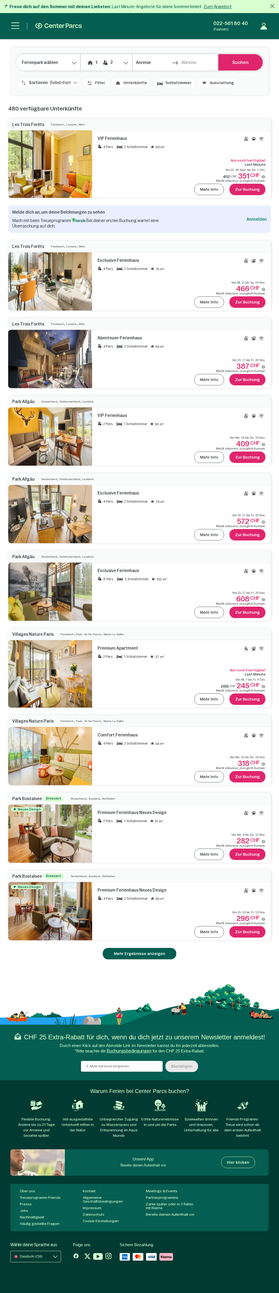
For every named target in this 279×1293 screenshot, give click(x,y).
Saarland (94, 798)
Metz (82, 124)
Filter (100, 83)
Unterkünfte (135, 83)
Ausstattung (222, 83)
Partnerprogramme (162, 1198)
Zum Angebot (218, 6)
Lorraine (71, 124)
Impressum (92, 1208)
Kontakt (89, 1191)
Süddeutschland (69, 401)
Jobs (24, 1211)
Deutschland (49, 401)
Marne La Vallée (114, 634)
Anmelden (257, 219)
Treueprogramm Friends (40, 1198)
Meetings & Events (161, 1191)
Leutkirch (88, 401)
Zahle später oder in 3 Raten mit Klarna (169, 1206)
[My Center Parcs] (264, 26)
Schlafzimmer (178, 83)
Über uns (27, 1191)
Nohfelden (108, 798)
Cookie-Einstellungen (101, 1221)
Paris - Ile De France (88, 634)
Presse (26, 1204)
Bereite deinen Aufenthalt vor (170, 1214)
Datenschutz (93, 1214)
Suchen (240, 62)
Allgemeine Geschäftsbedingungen (103, 1199)
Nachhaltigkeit (32, 1217)
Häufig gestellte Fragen (39, 1224)
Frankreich (57, 124)
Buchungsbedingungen (129, 1051)
